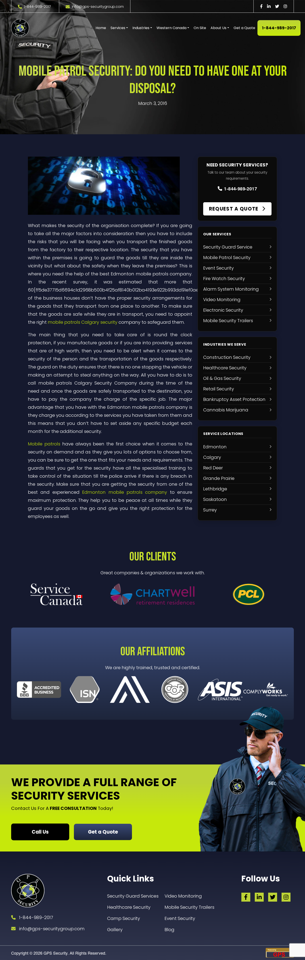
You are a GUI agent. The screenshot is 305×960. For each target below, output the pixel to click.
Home (101, 27)
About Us (218, 27)
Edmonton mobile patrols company (124, 492)
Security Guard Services (133, 896)
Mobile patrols (44, 444)
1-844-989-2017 (37, 6)
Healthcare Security (128, 907)
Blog (169, 929)
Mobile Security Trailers (189, 907)
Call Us (40, 831)
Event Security (180, 918)
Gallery (115, 929)
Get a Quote (244, 27)
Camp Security (123, 918)
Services (118, 27)
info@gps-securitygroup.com (98, 6)
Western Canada (171, 27)
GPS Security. (55, 953)
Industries (140, 27)
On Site (200, 27)
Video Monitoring (183, 896)
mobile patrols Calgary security (82, 322)
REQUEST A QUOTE (234, 208)
